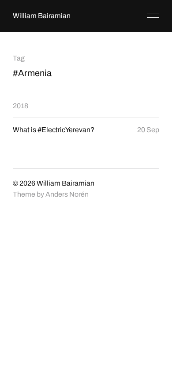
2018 (20, 106)
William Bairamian (42, 15)
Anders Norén (67, 194)
